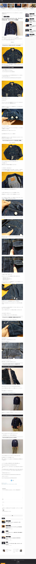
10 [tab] (21, 10)
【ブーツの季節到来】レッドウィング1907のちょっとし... (11, 8)
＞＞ (2, 392)
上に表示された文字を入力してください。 (6, 511)
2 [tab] (15, 10)
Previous (1, 6)
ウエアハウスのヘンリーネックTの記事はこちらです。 (9, 392)
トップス (8, 2)
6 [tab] (18, 10)
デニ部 (2, 0)
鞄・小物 (25, 2)
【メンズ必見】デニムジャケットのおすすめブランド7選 (13, 522)
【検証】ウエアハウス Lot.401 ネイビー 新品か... (32, 8)
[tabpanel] (3, 7)
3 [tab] (16, 10)
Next (35, 6)
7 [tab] (19, 10)
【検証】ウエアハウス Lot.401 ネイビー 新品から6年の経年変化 (32, 16)
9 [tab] (20, 10)
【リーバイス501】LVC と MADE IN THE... (25, 8)
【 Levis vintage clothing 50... (3, 8)
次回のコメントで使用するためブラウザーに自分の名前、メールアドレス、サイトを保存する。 (12, 508)
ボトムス (14, 2)
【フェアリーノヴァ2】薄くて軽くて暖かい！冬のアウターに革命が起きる (32, 31)
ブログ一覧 (31, 2)
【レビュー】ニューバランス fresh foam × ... (18, 8)
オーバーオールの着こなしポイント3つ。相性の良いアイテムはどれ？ (32, 26)
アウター (3, 2)
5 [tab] (17, 10)
